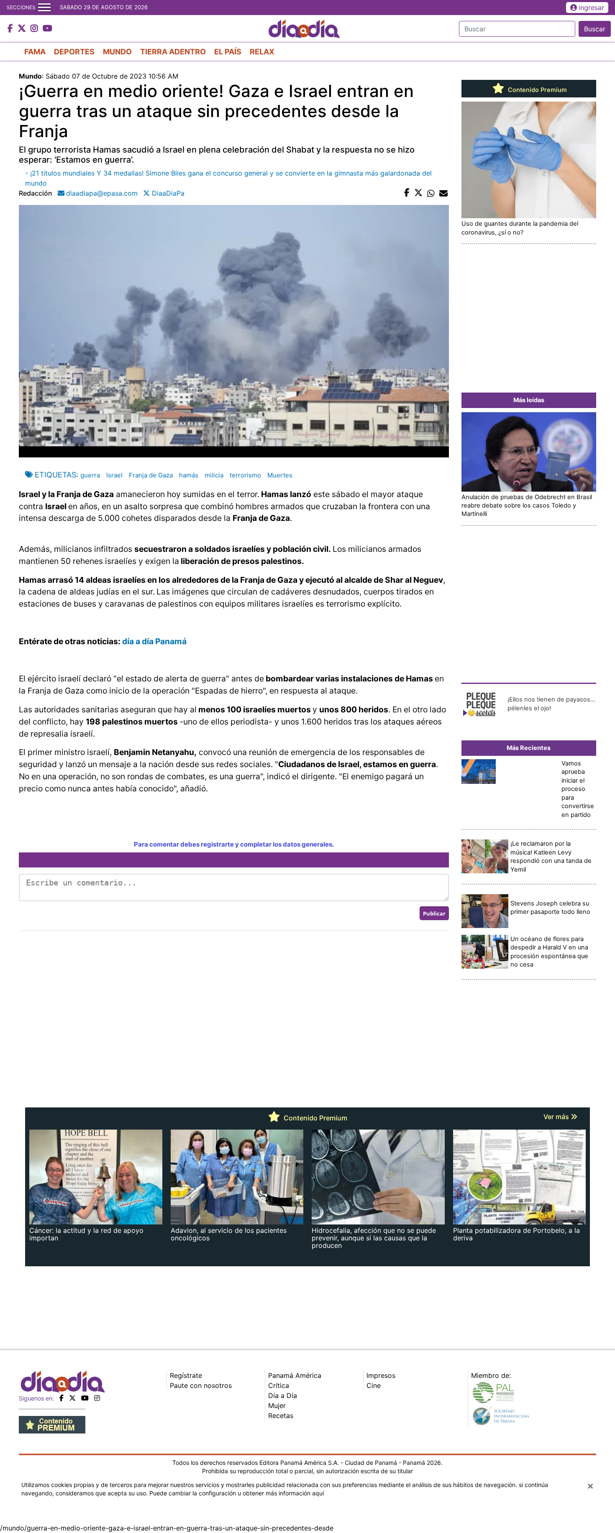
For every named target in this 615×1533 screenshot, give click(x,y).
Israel (114, 475)
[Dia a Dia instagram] (35, 29)
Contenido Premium (536, 90)
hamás (188, 475)
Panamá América (294, 1375)
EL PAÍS (227, 51)
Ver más (557, 1116)
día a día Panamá (154, 641)
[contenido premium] (52, 1424)
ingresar (591, 7)
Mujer (277, 1405)
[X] (72, 1398)
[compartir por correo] (443, 193)
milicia (214, 475)
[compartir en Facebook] (407, 193)
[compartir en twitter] (418, 193)
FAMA (35, 51)
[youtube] (85, 1398)
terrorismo (245, 475)
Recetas (280, 1415)
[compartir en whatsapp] (431, 193)
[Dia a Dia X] (23, 29)
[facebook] (61, 1398)
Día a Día (282, 1395)
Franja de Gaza (151, 475)
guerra (90, 475)
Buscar (594, 29)
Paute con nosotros (201, 1385)
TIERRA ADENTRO (173, 51)
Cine (373, 1385)
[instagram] (97, 1398)
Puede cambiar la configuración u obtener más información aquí (236, 1493)
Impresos (380, 1375)
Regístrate (186, 1375)
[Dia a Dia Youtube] (47, 29)
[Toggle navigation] (44, 7)
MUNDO (117, 51)
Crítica (278, 1385)
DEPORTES (74, 51)
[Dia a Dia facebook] (11, 29)
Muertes (279, 475)
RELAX (262, 51)
